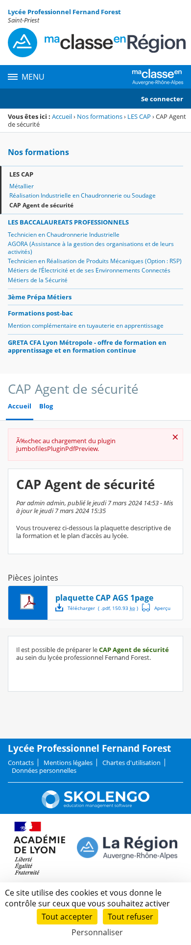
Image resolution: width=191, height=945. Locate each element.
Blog (46, 406)
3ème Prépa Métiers (40, 296)
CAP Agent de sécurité (41, 205)
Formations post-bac (40, 313)
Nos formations (99, 116)
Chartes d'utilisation (131, 762)
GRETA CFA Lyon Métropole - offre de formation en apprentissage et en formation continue (87, 346)
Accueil (62, 116)
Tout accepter (67, 916)
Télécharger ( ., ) (103, 608)
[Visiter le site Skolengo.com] (95, 806)
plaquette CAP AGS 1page (104, 597)
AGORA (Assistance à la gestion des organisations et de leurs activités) (91, 248)
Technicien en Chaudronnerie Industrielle (63, 234)
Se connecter (162, 98)
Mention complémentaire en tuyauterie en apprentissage (86, 325)
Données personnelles (44, 770)
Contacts (21, 762)
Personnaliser (97, 932)
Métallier (21, 186)
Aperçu (156, 607)
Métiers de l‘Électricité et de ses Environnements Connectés (89, 270)
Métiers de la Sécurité (38, 280)
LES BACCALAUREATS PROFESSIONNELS (68, 222)
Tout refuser (130, 916)
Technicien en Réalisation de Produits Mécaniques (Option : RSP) (95, 261)
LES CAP (139, 116)
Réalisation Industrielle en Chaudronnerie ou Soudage (82, 195)
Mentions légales (68, 762)
